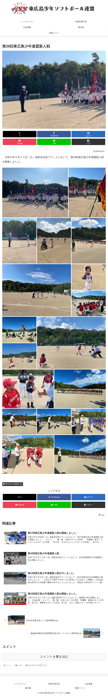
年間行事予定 (54, 684)
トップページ (19, 684)
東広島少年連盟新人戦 (13, 484)
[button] (88, 142)
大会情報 (88, 684)
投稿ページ (80, 688)
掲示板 (28, 688)
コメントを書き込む (54, 656)
